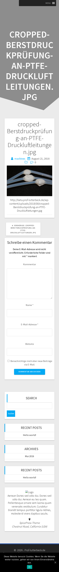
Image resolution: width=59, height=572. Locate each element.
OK (29, 567)
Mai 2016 (29, 456)
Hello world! (29, 435)
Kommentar (29, 264)
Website (29, 343)
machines (20, 158)
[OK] (55, 562)
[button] (48, 3)
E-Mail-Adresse (29, 324)
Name (29, 305)
